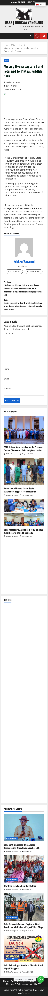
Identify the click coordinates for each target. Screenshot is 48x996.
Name (6, 369)
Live (43, 36)
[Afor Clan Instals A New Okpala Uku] (24, 869)
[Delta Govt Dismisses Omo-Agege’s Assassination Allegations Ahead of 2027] (24, 827)
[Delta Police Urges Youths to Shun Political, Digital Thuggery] (24, 948)
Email (6, 378)
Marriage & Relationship (17, 984)
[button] (4, 36)
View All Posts (33, 271)
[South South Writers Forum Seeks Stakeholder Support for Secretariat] (24, 471)
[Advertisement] (24, 567)
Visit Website (14, 271)
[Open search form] (31, 36)
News (6, 61)
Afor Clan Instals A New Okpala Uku (20, 885)
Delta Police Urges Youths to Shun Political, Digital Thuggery (23, 967)
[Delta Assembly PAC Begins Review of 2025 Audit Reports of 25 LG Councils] (24, 512)
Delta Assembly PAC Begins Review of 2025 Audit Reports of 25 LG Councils (23, 531)
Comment (9, 333)
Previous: (23, 288)
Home (6, 981)
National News (11, 838)
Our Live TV (35, 984)
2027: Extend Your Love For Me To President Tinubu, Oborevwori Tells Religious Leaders (23, 448)
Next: (23, 304)
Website (7, 388)
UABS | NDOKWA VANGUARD (24, 22)
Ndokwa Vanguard (13, 82)
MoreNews (40, 990)
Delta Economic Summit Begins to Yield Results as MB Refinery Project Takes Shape (23, 925)
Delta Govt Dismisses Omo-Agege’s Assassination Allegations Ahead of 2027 (22, 846)
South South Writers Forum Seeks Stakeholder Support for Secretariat (20, 490)
